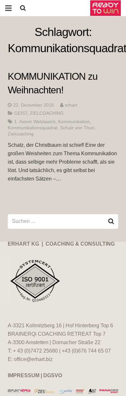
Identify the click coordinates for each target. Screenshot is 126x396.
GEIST (20, 113)
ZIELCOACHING (47, 113)
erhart (71, 105)
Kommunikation (74, 121)
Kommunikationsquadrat (33, 127)
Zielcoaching (21, 133)
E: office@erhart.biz (30, 359)
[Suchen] (23, 8)
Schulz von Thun (77, 127)
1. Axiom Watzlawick (35, 121)
